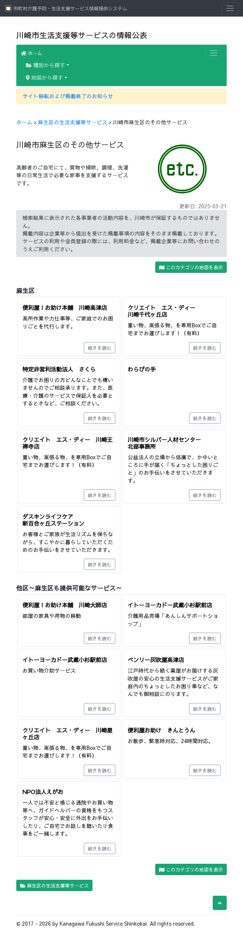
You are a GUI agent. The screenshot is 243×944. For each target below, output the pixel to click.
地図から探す (46, 77)
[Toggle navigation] (230, 8)
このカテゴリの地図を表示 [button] (193, 267)
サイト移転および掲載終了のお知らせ (68, 96)
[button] (220, 903)
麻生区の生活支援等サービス (72, 122)
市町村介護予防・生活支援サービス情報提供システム (69, 8)
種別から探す (48, 65)
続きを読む (99, 347)
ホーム (34, 53)
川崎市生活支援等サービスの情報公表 (81, 35)
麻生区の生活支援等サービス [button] (57, 885)
